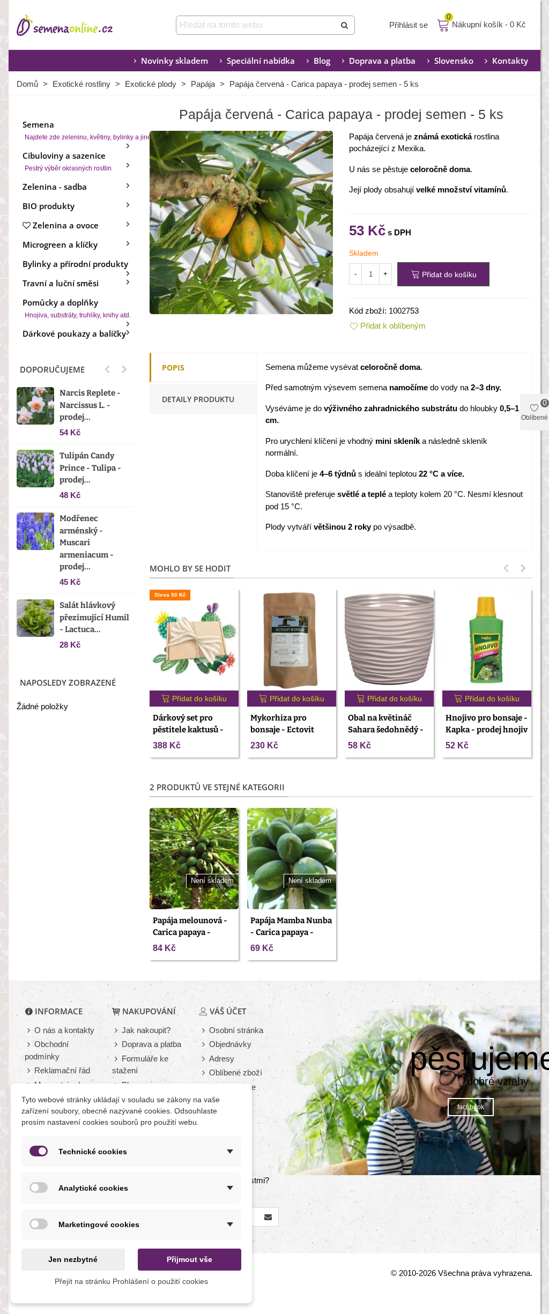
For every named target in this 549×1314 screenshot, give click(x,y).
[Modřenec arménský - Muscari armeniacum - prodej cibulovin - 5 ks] (35, 531)
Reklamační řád (62, 1070)
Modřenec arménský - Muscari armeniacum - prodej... (87, 542)
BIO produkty (49, 206)
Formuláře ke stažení (140, 1064)
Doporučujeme (52, 369)
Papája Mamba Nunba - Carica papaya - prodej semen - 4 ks (291, 932)
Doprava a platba (382, 60)
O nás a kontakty (64, 1030)
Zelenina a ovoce (66, 225)
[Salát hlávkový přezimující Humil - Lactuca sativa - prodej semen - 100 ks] (35, 618)
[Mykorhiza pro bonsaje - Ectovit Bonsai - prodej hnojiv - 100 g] (291, 640)
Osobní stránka (236, 1030)
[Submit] (345, 25)
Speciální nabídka (261, 60)
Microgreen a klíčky (60, 244)
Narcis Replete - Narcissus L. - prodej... (90, 405)
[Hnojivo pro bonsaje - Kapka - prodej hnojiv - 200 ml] (486, 640)
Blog (322, 60)
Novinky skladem (174, 60)
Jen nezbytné (73, 1259)
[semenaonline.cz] (81, 25)
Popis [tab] (173, 367)
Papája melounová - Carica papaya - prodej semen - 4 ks (190, 932)
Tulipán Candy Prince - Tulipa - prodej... (90, 468)
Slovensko (453, 60)
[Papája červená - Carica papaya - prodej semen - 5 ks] (241, 221)
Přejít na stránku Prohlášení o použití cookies (131, 1281)
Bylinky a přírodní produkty (75, 263)
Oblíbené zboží (235, 1072)
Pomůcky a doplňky (77, 308)
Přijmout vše (189, 1259)
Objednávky (230, 1044)
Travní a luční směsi (61, 283)
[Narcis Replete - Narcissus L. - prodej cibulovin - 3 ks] (35, 406)
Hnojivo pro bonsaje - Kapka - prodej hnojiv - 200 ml (487, 730)
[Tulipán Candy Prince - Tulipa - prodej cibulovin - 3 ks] (35, 468)
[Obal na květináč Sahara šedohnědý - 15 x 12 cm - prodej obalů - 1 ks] (389, 640)
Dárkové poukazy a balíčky (74, 333)
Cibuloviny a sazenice (67, 161)
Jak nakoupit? (146, 1030)
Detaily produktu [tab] (198, 399)
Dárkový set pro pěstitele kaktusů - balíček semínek (188, 730)
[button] (107, 369)
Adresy (221, 1058)
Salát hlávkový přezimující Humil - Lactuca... (94, 617)
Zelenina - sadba (55, 186)
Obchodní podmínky (47, 1050)
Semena (78, 130)
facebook (470, 1107)
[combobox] (256, 25)
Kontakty (510, 60)
